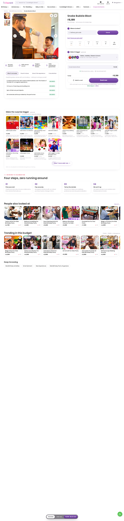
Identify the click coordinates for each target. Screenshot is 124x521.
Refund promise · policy (87, 71)
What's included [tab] (12, 73)
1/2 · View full (52, 56)
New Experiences (41, 266)
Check (108, 32)
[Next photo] (55, 36)
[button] (5, 7)
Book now (103, 80)
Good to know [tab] (25, 73)
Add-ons (59, 516)
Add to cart (79, 80)
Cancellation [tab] (52, 73)
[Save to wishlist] (55, 15)
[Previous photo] (15, 36)
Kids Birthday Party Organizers (59, 266)
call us (97, 86)
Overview (50, 516)
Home (6, 11)
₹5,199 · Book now (70, 516)
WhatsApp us (90, 86)
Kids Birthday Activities (15, 11)
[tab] (7, 16)
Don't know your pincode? (75, 38)
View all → (117, 204)
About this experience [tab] (38, 73)
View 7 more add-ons (61, 163)
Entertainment (27, 266)
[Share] (51, 15)
